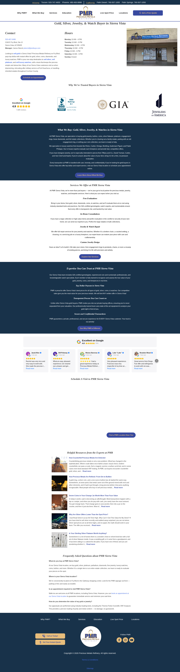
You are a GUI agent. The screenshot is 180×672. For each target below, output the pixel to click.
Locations (123, 13)
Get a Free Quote (149, 13)
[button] (125, 47)
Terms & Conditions (90, 660)
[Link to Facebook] (119, 640)
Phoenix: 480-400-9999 (72, 2)
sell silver (47, 59)
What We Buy (38, 13)
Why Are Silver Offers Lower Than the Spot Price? (88, 514)
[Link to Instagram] (125, 640)
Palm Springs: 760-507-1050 (134, 2)
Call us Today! (52, 636)
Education (66, 13)
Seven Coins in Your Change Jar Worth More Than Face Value (93, 495)
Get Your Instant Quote (52, 642)
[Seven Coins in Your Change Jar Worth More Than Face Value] (59, 502)
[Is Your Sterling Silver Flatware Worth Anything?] (59, 540)
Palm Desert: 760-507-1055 (108, 2)
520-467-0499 (10, 39)
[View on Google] (28, 354)
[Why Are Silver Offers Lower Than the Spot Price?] (59, 521)
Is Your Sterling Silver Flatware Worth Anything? (88, 533)
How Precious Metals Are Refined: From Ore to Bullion (90, 477)
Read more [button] (30, 368)
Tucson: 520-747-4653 (50, 2)
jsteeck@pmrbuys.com (32, 48)
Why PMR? (22, 13)
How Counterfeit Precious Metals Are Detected (87, 458)
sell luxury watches (23, 62)
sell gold (16, 53)
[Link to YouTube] (131, 640)
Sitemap (90, 668)
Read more (87, 471)
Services (53, 13)
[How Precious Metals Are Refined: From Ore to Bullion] (59, 484)
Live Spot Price (107, 13)
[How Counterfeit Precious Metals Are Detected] (59, 465)
